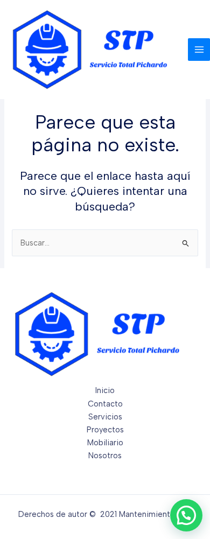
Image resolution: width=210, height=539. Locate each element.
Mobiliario (105, 442)
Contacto (105, 404)
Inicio (105, 390)
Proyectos (105, 430)
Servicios (105, 417)
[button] (186, 515)
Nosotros (105, 455)
